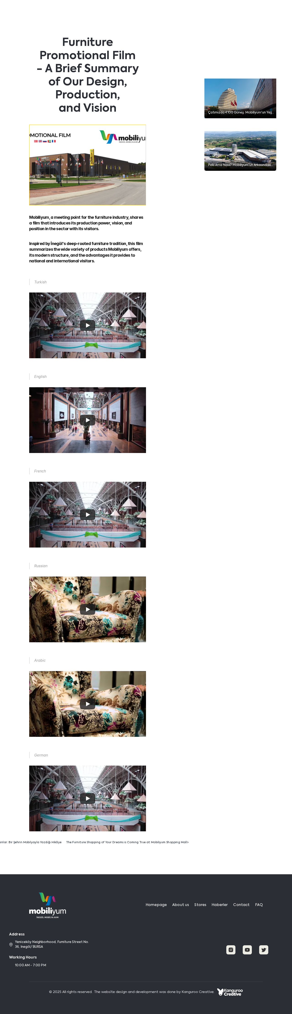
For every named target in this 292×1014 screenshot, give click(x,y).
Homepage (151, 14)
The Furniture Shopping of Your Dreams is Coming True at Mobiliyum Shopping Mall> (127, 842)
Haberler (220, 905)
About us (175, 14)
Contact (227, 14)
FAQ (259, 905)
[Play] (87, 325)
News (209, 14)
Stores (194, 14)
